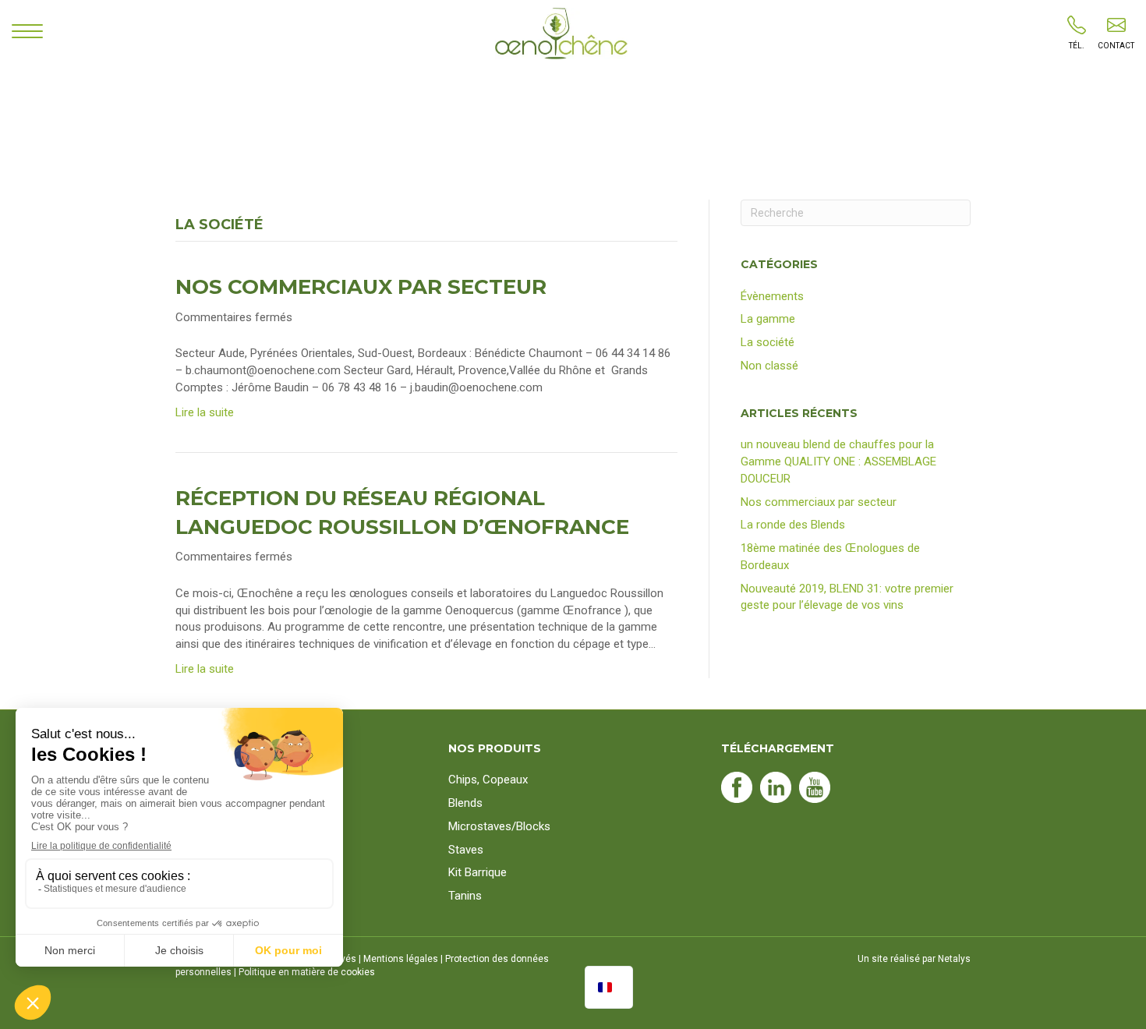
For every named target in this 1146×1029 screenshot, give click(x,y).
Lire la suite (204, 412)
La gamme (768, 319)
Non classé (769, 366)
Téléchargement (777, 748)
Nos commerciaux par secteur (360, 286)
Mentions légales (400, 958)
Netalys (954, 958)
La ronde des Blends (793, 525)
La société (767, 342)
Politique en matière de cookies (307, 972)
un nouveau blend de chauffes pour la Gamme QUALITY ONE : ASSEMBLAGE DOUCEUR (838, 461)
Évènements (772, 296)
